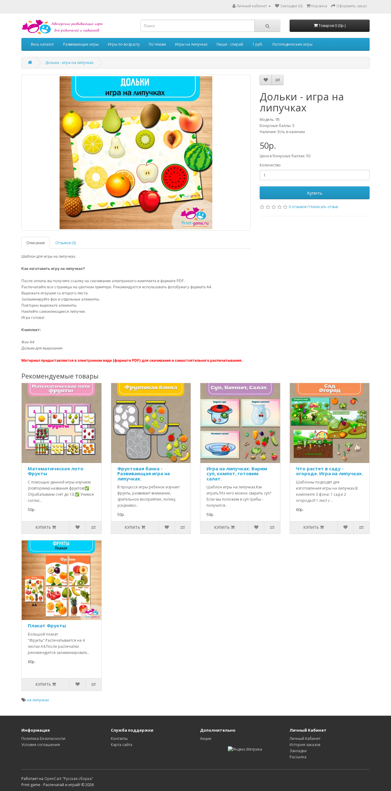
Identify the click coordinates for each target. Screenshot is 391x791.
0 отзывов (297, 206)
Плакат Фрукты (47, 625)
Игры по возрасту (124, 44)
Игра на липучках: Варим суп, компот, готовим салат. (236, 473)
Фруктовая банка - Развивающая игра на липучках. (143, 473)
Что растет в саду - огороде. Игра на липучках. (329, 471)
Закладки (298, 750)
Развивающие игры (81, 44)
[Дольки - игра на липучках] (135, 153)
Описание (35, 242)
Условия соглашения (40, 744)
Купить (315, 193)
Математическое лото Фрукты (55, 471)
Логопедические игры (292, 44)
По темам (157, 44)
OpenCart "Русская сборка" (68, 778)
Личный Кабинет (305, 738)
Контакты (119, 738)
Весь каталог (42, 44)
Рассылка (298, 756)
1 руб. (257, 44)
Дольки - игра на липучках (69, 62)
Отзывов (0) (65, 242)
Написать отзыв (323, 206)
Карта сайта (121, 744)
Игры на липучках (191, 44)
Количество (270, 165)
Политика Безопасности (43, 738)
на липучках (38, 700)
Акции (205, 738)
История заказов (305, 744)
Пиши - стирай (230, 44)
